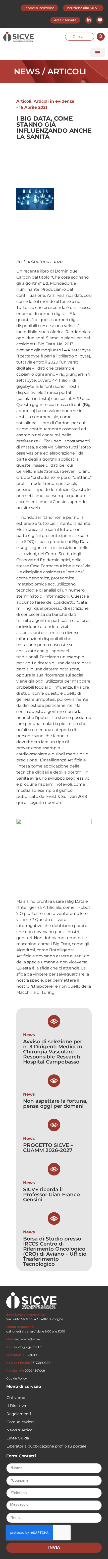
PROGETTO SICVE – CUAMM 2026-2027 (48, 1147)
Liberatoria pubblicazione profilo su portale (46, 1446)
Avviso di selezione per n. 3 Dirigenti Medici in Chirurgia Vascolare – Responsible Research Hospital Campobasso (52, 1051)
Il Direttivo (16, 1405)
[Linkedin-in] (88, 20)
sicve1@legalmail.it (28, 1347)
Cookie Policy (16, 1378)
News (29, 1034)
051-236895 (30, 1355)
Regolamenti (19, 1413)
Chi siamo (16, 1397)
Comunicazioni (21, 1421)
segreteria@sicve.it (28, 1339)
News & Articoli (20, 1430)
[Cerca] (101, 37)
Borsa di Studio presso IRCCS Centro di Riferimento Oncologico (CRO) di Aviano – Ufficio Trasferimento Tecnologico (54, 1251)
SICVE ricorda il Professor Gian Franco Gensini (51, 1194)
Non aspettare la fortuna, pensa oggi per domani (55, 1103)
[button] (97, 52)
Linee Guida (18, 1438)
